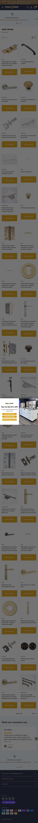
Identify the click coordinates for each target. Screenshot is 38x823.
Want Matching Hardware (9, 419)
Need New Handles (9, 414)
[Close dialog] (37, 399)
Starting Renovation (9, 416)
